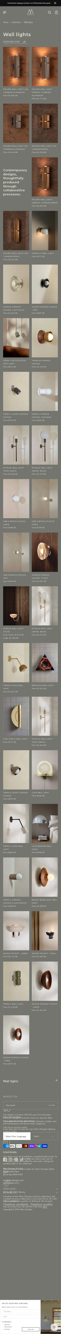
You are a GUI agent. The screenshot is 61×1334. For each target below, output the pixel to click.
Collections (16, 22)
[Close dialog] (59, 1302)
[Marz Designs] (30, 14)
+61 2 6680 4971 (11, 1183)
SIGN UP (31, 1329)
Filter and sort (11, 42)
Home (6, 22)
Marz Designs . (26, 1209)
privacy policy (21, 1127)
